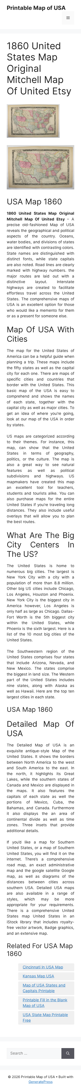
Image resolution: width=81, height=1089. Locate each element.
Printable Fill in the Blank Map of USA (45, 1003)
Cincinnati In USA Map (43, 967)
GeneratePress (41, 1082)
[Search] (67, 1053)
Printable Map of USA (36, 7)
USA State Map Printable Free (45, 1018)
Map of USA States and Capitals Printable (44, 988)
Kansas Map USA (38, 976)
